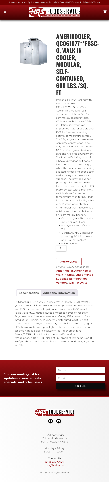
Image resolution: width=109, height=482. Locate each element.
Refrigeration (78, 278)
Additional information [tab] (59, 293)
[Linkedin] (58, 421)
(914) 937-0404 (54, 461)
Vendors (61, 282)
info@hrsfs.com (54, 465)
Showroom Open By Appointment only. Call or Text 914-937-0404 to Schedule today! (54, 2)
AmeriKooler (64, 270)
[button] (5, 12)
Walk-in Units (77, 282)
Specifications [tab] (29, 293)
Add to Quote (68, 261)
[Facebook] (50, 421)
